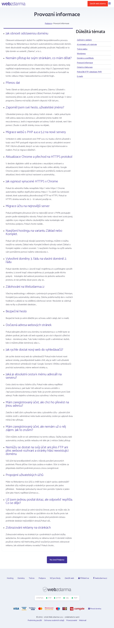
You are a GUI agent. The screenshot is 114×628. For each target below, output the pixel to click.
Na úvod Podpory (57, 559)
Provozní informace (85, 62)
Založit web (69, 578)
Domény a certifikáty (85, 58)
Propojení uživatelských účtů (24, 475)
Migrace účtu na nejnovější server (27, 206)
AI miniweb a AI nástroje (87, 44)
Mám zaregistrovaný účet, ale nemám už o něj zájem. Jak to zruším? (36, 428)
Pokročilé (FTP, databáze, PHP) (89, 72)
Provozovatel (71, 620)
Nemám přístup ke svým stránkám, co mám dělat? (39, 58)
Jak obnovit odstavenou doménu (27, 33)
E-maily (80, 76)
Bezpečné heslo (16, 311)
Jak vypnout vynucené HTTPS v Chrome (32, 181)
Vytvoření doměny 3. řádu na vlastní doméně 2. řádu (36, 260)
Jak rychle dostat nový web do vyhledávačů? (34, 349)
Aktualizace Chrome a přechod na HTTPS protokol (39, 156)
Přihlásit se (84, 578)
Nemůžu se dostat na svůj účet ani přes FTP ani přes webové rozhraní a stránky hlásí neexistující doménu (37, 451)
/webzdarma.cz (100, 578)
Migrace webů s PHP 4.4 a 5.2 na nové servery (36, 132)
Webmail (82, 620)
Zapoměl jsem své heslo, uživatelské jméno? (35, 107)
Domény (21, 578)
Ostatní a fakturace (85, 67)
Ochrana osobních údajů (54, 620)
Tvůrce (31, 578)
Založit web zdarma (98, 3)
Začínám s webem (84, 40)
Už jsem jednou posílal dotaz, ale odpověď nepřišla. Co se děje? (39, 501)
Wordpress (81, 53)
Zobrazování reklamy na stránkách (28, 527)
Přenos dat (13, 83)
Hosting (10, 578)
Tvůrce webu (82, 49)
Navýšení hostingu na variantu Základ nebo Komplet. (34, 232)
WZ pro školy (55, 578)
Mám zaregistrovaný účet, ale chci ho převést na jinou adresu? (37, 404)
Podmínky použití (35, 620)
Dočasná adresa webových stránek (29, 325)
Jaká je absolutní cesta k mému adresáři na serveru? (34, 376)
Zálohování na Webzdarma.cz (25, 286)
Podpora (48, 23)
